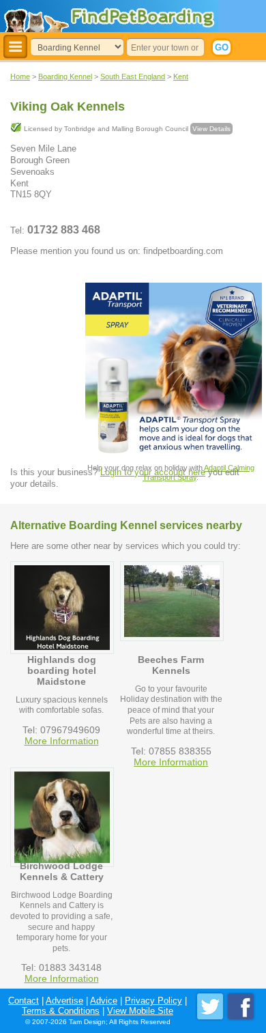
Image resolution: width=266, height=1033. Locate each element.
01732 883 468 (63, 230)
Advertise (64, 1000)
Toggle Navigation (15, 47)
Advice (103, 1000)
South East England (132, 76)
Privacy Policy (153, 1000)
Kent (180, 76)
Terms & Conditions (61, 1011)
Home (20, 76)
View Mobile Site (140, 1011)
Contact (23, 1000)
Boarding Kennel (65, 76)
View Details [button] (211, 128)
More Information (62, 740)
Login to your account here (152, 472)
